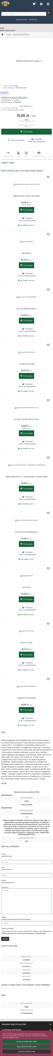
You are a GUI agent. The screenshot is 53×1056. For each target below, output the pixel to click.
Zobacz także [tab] (8, 156)
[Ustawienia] (41, 4)
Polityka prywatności (9, 933)
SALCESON (26, 587)
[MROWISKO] (26, 241)
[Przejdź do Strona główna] (2, 34)
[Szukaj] (49, 13)
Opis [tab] (18, 156)
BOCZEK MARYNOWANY (26, 309)
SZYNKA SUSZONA (26, 364)
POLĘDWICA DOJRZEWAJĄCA (26, 532)
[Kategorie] (48, 4)
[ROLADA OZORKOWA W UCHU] (26, 408)
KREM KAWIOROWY (21, 35)
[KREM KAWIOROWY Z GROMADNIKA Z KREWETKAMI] (26, 465)
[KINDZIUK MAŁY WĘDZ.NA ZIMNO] (26, 184)
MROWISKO (26, 253)
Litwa (16, 86)
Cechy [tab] (26, 156)
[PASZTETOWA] (26, 631)
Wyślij (5, 939)
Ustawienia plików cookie (26, 1051)
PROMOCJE (33, 19)
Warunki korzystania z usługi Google (32, 933)
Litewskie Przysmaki (11, 1030)
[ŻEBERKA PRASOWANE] (26, 686)
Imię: (6, 868)
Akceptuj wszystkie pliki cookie (26, 1041)
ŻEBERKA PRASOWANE (26, 698)
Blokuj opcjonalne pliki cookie (26, 1046)
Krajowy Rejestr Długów (14, 1024)
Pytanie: (7, 881)
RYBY (9, 35)
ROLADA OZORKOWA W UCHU (26, 419)
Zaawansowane (21, 19)
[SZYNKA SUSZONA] (26, 352)
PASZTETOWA (26, 643)
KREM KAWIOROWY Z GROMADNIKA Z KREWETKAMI (26, 477)
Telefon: (16, 918)
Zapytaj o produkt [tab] (38, 156)
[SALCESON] (26, 576)
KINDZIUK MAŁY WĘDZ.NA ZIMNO (26, 196)
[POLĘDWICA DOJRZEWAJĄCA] (26, 520)
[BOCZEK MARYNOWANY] (26, 297)
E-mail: (6, 855)
